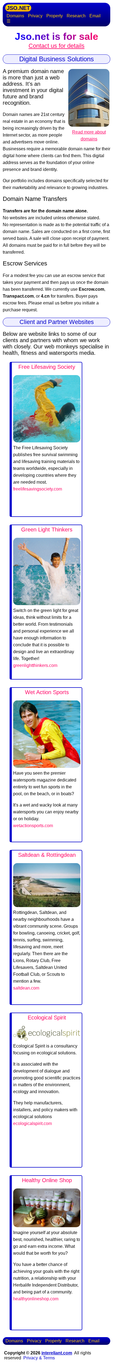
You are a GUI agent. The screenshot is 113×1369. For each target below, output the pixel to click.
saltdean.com (26, 988)
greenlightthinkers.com (35, 665)
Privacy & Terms (39, 1358)
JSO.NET (18, 8)
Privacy (35, 15)
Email (95, 15)
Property (54, 15)
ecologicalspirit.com (32, 1123)
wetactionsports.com (33, 825)
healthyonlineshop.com (35, 1298)
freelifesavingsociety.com (37, 489)
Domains (15, 15)
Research (76, 15)
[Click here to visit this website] (46, 441)
